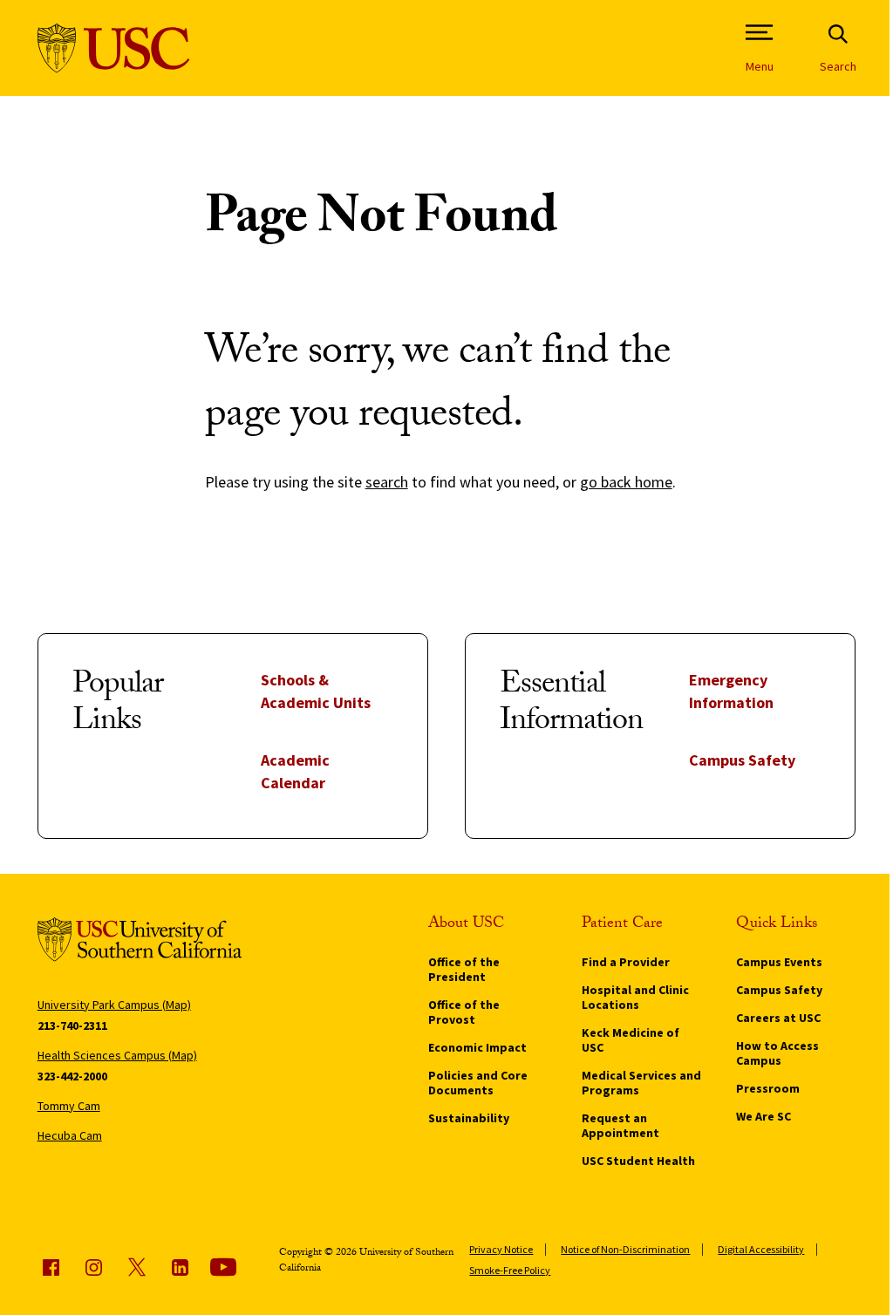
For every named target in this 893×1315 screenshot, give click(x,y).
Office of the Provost (464, 1012)
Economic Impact (477, 1047)
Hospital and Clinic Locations (635, 997)
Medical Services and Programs (641, 1082)
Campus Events (779, 962)
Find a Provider (626, 962)
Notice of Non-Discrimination (625, 1249)
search (386, 482)
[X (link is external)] (137, 1267)
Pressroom (768, 1088)
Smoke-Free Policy (509, 1270)
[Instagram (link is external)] (93, 1267)
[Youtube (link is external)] (223, 1267)
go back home (626, 482)
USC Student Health (638, 1161)
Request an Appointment (620, 1125)
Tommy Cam (68, 1106)
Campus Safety (742, 760)
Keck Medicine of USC (630, 1040)
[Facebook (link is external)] (50, 1267)
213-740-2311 (72, 1025)
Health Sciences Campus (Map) (117, 1055)
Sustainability (468, 1118)
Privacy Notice (501, 1249)
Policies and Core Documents (478, 1082)
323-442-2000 (72, 1076)
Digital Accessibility (761, 1249)
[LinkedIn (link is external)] (180, 1267)
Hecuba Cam (69, 1135)
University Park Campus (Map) (114, 1004)
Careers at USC (778, 1017)
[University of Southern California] (113, 48)
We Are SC (763, 1116)
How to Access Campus (777, 1053)
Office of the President (464, 969)
